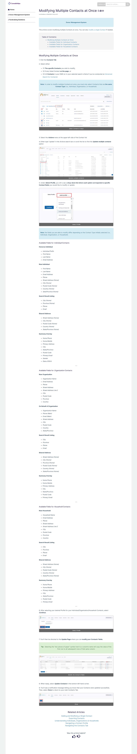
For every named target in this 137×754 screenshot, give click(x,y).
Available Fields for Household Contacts (63, 47)
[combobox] (115, 4)
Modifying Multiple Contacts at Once (60, 40)
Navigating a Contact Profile (77, 723)
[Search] (128, 4)
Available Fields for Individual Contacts (63, 42)
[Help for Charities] (15, 2)
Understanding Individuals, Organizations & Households (77, 721)
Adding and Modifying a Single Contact (76, 716)
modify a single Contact (97, 30)
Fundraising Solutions (17, 20)
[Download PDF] (99, 11)
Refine (101, 4)
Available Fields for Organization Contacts (64, 44)
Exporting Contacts (76, 718)
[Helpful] (74, 737)
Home (12, 9)
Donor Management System (19, 15)
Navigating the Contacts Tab (76, 726)
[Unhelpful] (78, 737)
